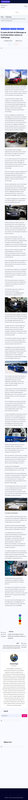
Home (2, 17)
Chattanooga (8, 17)
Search (24, 715)
